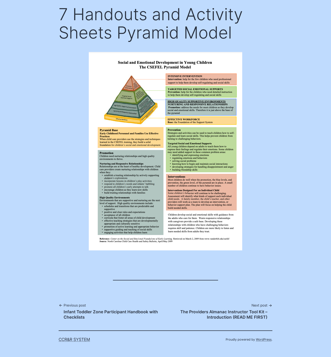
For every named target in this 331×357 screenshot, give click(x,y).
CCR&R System (74, 339)
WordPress (264, 339)
